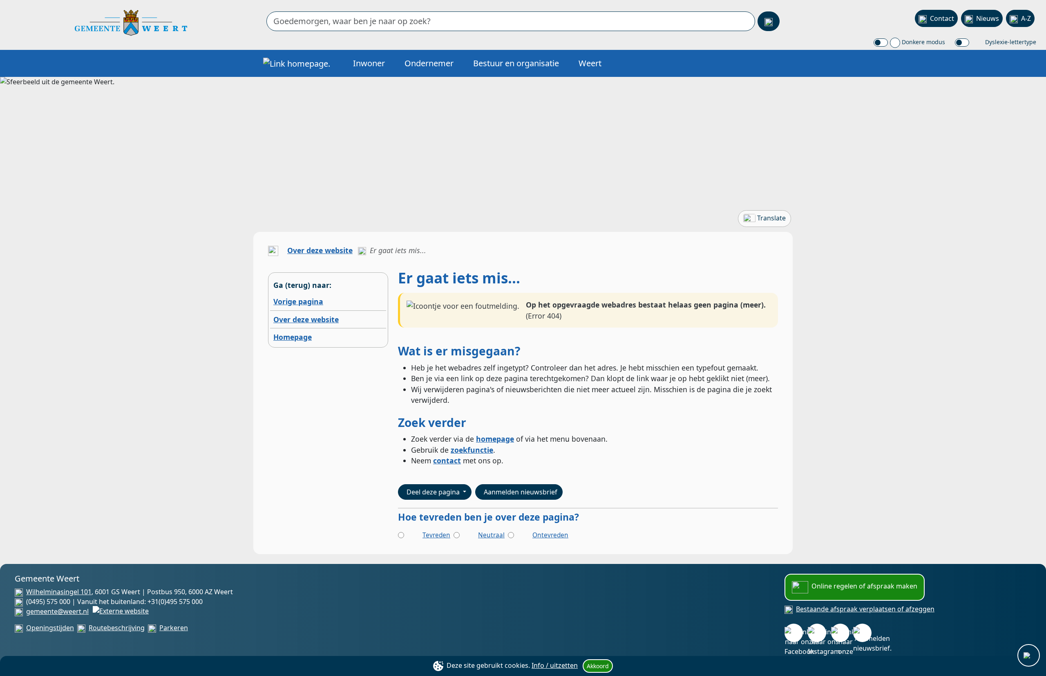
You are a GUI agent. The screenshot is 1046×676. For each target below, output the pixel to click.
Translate (771, 217)
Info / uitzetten (555, 665)
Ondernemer (429, 63)
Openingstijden (50, 627)
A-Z (1026, 18)
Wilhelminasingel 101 (59, 591)
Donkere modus (922, 42)
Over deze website (320, 250)
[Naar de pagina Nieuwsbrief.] (862, 633)
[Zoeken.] (769, 21)
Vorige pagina (298, 301)
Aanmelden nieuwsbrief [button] (520, 491)
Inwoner (369, 63)
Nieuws (987, 18)
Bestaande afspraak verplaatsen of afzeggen (865, 608)
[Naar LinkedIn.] (840, 633)
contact (447, 460)
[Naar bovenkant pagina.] (1028, 655)
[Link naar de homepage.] (273, 250)
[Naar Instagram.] (817, 633)
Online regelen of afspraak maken (864, 586)
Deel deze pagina (434, 491)
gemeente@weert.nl (57, 611)
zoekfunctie (472, 450)
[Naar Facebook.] (793, 633)
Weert (590, 63)
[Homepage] (131, 22)
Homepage (292, 337)
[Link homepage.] (297, 63)
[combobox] (510, 21)
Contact (942, 18)
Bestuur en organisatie (516, 63)
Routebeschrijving (117, 627)
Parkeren (173, 627)
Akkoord (598, 666)
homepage (495, 439)
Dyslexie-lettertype (1009, 42)
